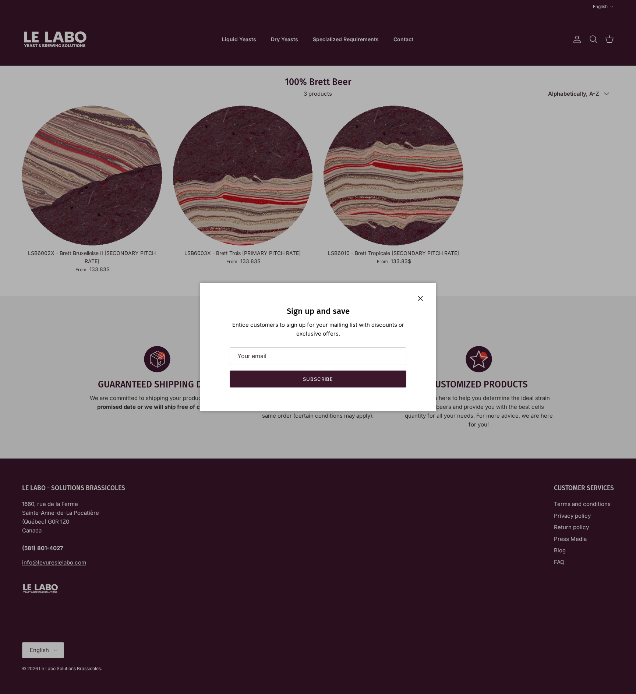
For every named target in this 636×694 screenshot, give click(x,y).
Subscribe (318, 379)
